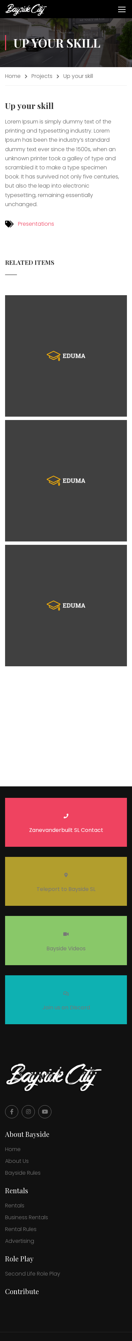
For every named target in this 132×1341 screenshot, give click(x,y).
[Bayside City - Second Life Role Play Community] (27, 9)
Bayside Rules (23, 1173)
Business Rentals (26, 1217)
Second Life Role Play (32, 1274)
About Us (17, 1161)
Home (13, 76)
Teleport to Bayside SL (66, 889)
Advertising (19, 1241)
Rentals (14, 1205)
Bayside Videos (66, 948)
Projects (41, 76)
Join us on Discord (66, 1007)
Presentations (36, 224)
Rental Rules (21, 1229)
